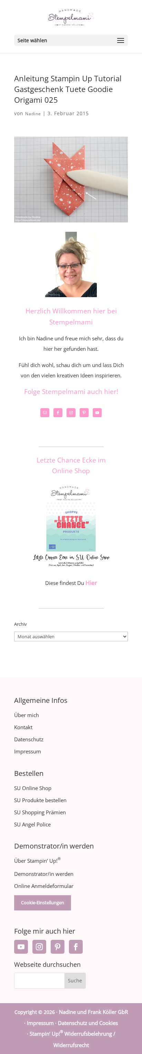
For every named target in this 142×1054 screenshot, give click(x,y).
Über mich (26, 715)
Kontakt (23, 727)
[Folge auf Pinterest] (57, 947)
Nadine (33, 114)
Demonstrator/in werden (43, 873)
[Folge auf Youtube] (21, 947)
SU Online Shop (32, 788)
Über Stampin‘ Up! (37, 860)
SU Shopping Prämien (40, 812)
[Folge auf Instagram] (39, 947)
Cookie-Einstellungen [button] (42, 902)
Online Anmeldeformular (43, 885)
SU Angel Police (32, 824)
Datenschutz (28, 739)
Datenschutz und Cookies (88, 1022)
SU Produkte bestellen (40, 800)
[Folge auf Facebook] (76, 947)
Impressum (27, 751)
